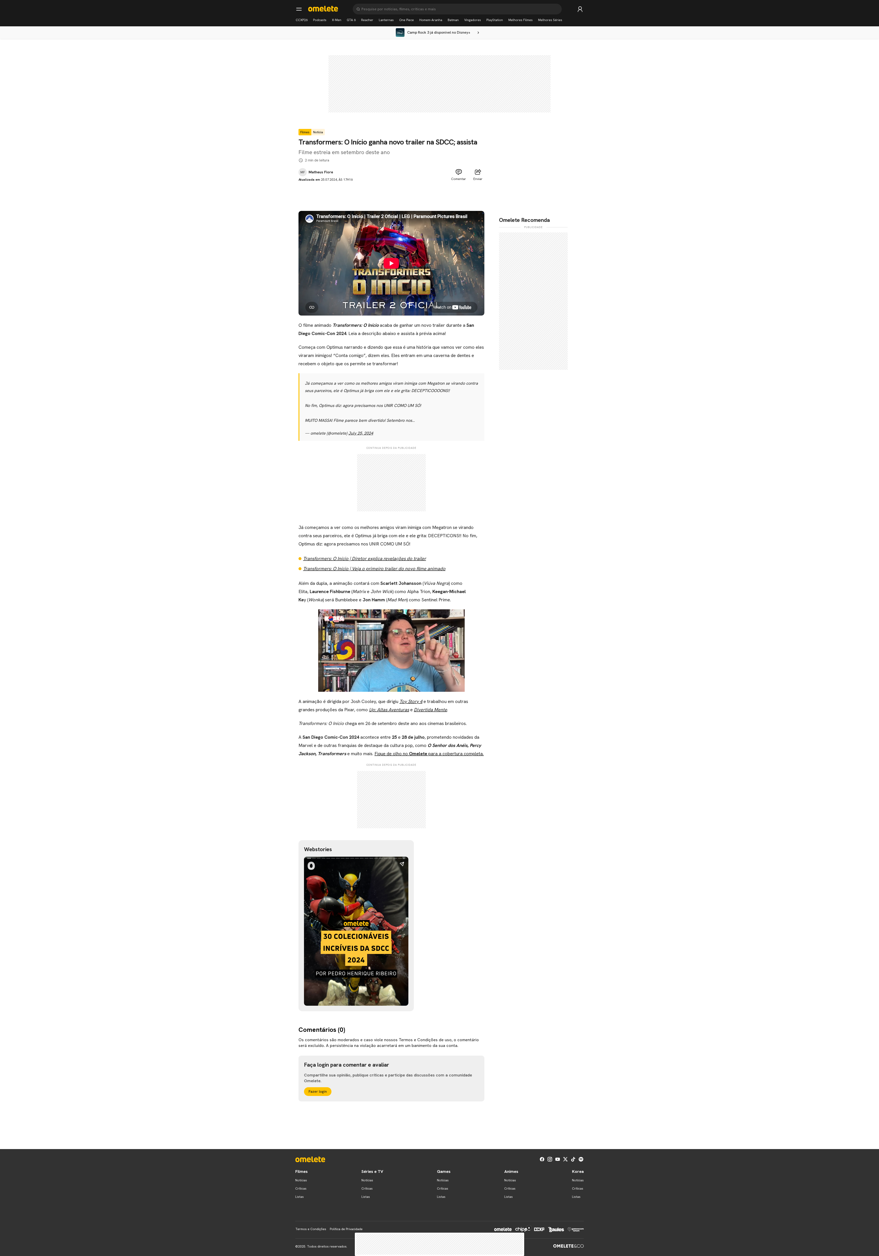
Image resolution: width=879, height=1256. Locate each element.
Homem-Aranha (430, 20)
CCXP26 (302, 20)
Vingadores (472, 20)
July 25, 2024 (360, 433)
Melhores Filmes (520, 20)
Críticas (301, 1188)
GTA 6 (351, 20)
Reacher (367, 20)
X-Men (336, 20)
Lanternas (386, 20)
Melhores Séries (550, 20)
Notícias (301, 1180)
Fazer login (318, 1091)
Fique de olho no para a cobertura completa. (429, 754)
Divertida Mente (430, 710)
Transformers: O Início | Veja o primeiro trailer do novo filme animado (374, 569)
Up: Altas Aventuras (389, 710)
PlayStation (494, 20)
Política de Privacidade (346, 1229)
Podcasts (319, 20)
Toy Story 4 (410, 701)
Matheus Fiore (321, 172)
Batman (453, 20)
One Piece (406, 20)
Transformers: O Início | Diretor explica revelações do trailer (364, 558)
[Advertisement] (391, 192)
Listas (299, 1197)
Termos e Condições (310, 1229)
